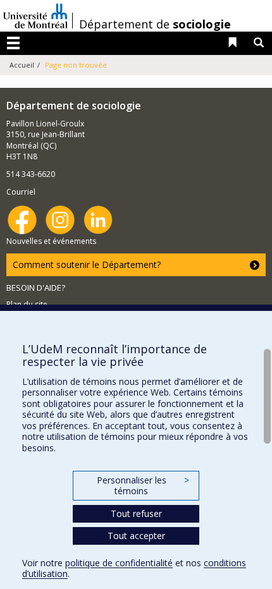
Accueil (21, 65)
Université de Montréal (35, 15)
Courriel (20, 191)
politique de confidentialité (119, 563)
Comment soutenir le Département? (87, 264)
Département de (155, 24)
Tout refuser (136, 513)
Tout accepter (136, 536)
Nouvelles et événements (51, 241)
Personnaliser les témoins (143, 485)
